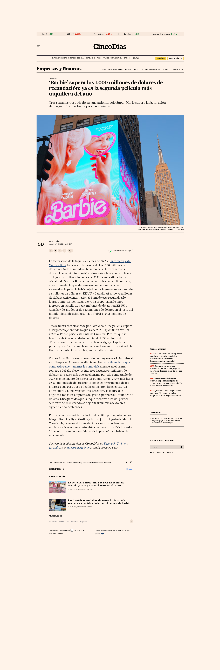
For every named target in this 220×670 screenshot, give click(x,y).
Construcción (138, 69)
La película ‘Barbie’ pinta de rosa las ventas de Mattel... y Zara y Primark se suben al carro (96, 484)
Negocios (83, 521)
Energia (128, 69)
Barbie (61, 521)
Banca (104, 69)
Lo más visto (155, 413)
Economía (80, 58)
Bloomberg (81, 507)
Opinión (126, 58)
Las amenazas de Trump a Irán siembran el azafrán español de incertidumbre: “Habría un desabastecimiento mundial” (166, 357)
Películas (74, 521)
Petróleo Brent (99, 34)
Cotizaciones (90, 58)
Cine (67, 521)
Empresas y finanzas (59, 58)
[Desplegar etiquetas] (131, 521)
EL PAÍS (135, 57)
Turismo (166, 69)
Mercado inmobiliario (153, 69)
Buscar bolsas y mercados (162, 440)
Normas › (129, 469)
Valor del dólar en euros (161, 34)
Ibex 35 (44, 34)
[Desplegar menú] (38, 46)
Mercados (72, 58)
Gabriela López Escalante (77, 489)
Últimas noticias (116, 58)
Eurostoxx (161, 452)
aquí (102, 533)
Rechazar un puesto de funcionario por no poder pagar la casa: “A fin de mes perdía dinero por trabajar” (166, 369)
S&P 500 (70, 34)
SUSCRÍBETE (161, 58)
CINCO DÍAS (54, 241)
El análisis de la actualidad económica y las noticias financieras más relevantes (82, 462)
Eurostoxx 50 (129, 34)
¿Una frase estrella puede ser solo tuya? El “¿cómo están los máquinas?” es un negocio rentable (165, 393)
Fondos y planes (103, 58)
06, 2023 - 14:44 (63, 244)
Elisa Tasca (72, 507)
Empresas (53, 78)
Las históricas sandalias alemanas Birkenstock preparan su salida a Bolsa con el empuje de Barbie (99, 501)
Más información (55, 533)
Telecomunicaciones (115, 69)
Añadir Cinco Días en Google (122, 251)
